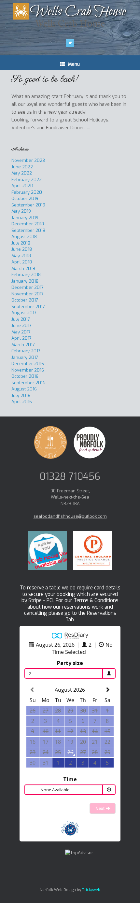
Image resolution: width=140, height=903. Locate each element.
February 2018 (26, 274)
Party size (70, 663)
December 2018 (27, 224)
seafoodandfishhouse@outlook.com (70, 516)
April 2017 (21, 338)
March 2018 (23, 268)
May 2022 (21, 173)
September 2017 (28, 306)
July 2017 (20, 319)
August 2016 (24, 389)
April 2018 (21, 262)
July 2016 (20, 395)
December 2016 (27, 363)
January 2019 (24, 217)
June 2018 (21, 249)
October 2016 (24, 376)
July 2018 (20, 243)
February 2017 (25, 351)
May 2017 (21, 332)
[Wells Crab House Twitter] (70, 43)
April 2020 (22, 186)
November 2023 (28, 160)
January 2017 (24, 357)
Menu (74, 64)
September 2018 (28, 230)
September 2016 (28, 383)
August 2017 (23, 313)
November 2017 (27, 294)
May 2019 (21, 211)
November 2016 (27, 370)
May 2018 (21, 256)
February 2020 (26, 192)
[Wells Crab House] (70, 11)
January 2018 (24, 281)
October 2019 (24, 198)
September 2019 (28, 205)
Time (70, 779)
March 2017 (23, 344)
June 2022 (22, 167)
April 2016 (21, 401)
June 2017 (21, 325)
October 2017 (24, 300)
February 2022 (26, 179)
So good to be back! (45, 79)
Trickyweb (91, 889)
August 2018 (24, 236)
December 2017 (27, 287)
